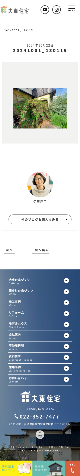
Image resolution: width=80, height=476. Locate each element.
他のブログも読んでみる (40, 219)
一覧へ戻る (40, 250)
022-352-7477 (40, 416)
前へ (9, 250)
